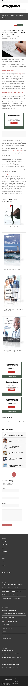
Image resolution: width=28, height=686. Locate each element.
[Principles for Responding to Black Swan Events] (14, 215)
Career (3, 569)
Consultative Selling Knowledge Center (11, 588)
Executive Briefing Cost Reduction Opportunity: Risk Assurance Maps (12, 268)
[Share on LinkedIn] (20, 422)
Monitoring (4, 551)
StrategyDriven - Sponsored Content (9, 38)
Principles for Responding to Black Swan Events (13, 227)
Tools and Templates (7, 628)
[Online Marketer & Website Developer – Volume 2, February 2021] (14, 332)
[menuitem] (3, 682)
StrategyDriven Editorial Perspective (10, 668)
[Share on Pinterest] (16, 422)
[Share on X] (8, 422)
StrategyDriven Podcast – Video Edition (11, 654)
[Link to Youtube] (15, 681)
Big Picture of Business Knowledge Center (12, 595)
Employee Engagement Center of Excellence (12, 584)
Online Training (5, 624)
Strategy (4, 541)
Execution (4, 544)
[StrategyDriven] (11, 6)
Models (4, 631)
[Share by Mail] (24, 422)
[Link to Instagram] (22, 681)
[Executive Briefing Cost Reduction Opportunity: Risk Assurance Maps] (14, 250)
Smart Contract (19, 73)
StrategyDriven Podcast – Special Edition (11, 657)
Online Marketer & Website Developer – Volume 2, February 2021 (13, 351)
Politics (3, 562)
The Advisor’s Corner (7, 638)
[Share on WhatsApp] (12, 422)
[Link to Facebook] (20, 681)
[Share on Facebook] (4, 422)
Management (5, 555)
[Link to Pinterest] (25, 681)
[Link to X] (18, 681)
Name (4, 488)
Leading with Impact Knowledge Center (11, 598)
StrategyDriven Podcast (7, 650)
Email (3, 495)
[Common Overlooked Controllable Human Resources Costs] (14, 291)
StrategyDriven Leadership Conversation (11, 661)
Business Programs (12, 621)
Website (4, 503)
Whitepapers (5, 635)
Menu (6, 11)
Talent (3, 565)
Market (3, 548)
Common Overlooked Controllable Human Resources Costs (13, 310)
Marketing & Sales (15, 36)
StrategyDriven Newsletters (8, 617)
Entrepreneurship (6, 572)
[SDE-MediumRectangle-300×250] (14, 128)
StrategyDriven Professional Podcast (11, 664)
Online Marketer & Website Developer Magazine (13, 613)
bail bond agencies (17, 150)
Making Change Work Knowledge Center (11, 591)
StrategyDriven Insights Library (9, 610)
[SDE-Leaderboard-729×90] (14, 26)
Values (3, 558)
